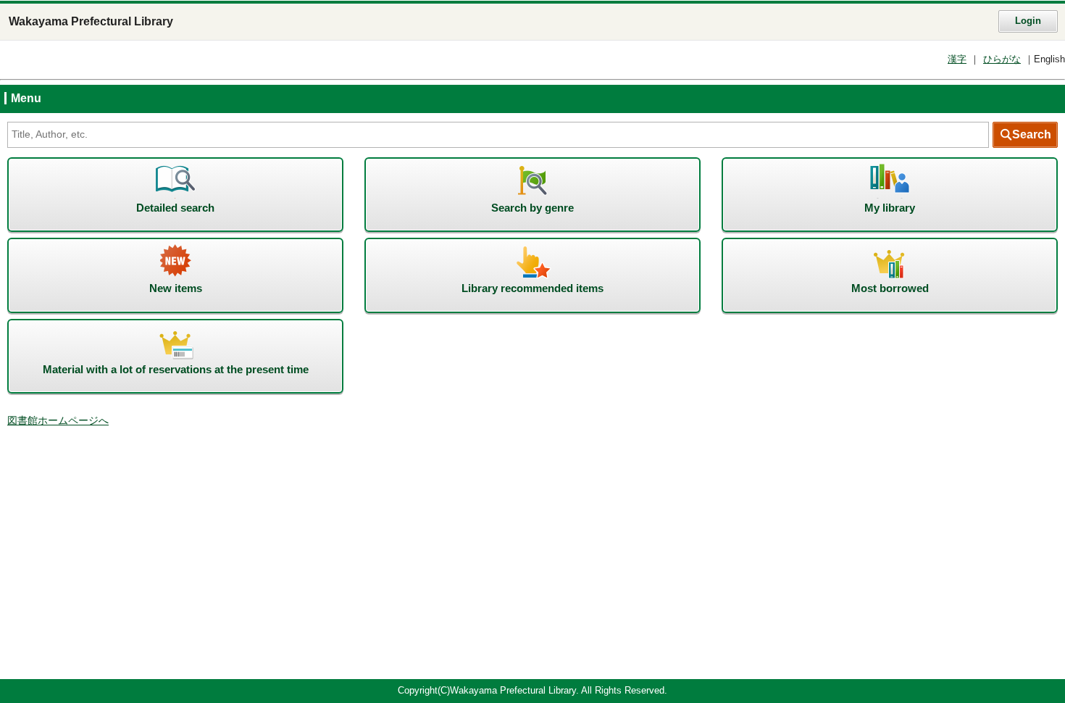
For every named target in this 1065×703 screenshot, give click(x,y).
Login (1028, 21)
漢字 (957, 59)
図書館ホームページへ (58, 420)
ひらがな (1002, 59)
